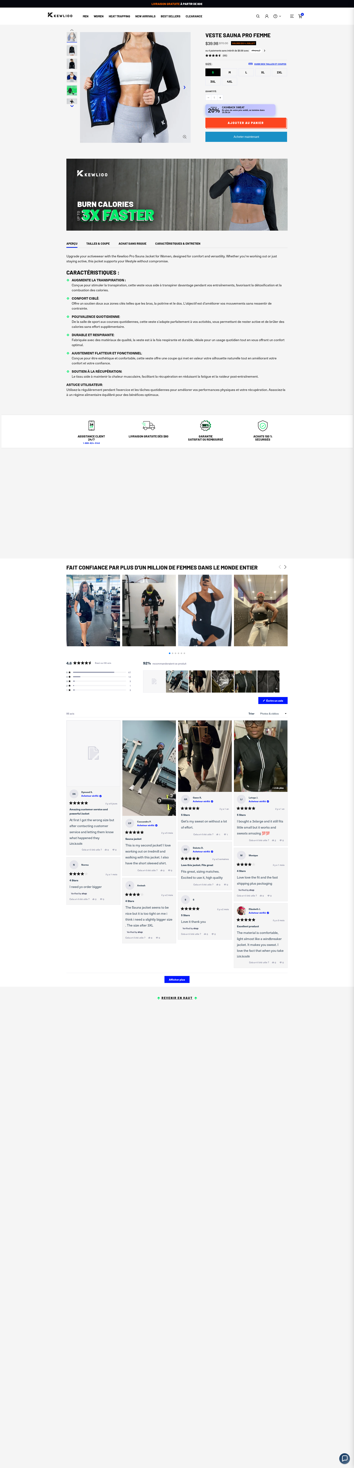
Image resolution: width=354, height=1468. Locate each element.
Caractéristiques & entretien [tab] (177, 243)
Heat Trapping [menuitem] (119, 16)
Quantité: (211, 91)
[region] (211, 681)
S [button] (213, 72)
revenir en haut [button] (177, 998)
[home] (60, 15)
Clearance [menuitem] (194, 16)
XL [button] (263, 72)
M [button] (230, 72)
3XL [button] (213, 81)
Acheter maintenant (246, 136)
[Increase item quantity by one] (220, 98)
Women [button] (99, 16)
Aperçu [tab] (71, 243)
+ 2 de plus (278, 787)
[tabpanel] (177, 327)
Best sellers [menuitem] (171, 16)
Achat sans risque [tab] (132, 243)
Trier (252, 713)
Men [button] (85, 16)
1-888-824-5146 (91, 443)
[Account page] (267, 16)
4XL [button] (229, 81)
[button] (258, 16)
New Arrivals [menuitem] (145, 16)
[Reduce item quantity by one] (208, 98)
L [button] (246, 72)
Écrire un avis (277, 701)
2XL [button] (279, 72)
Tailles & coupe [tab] (98, 243)
